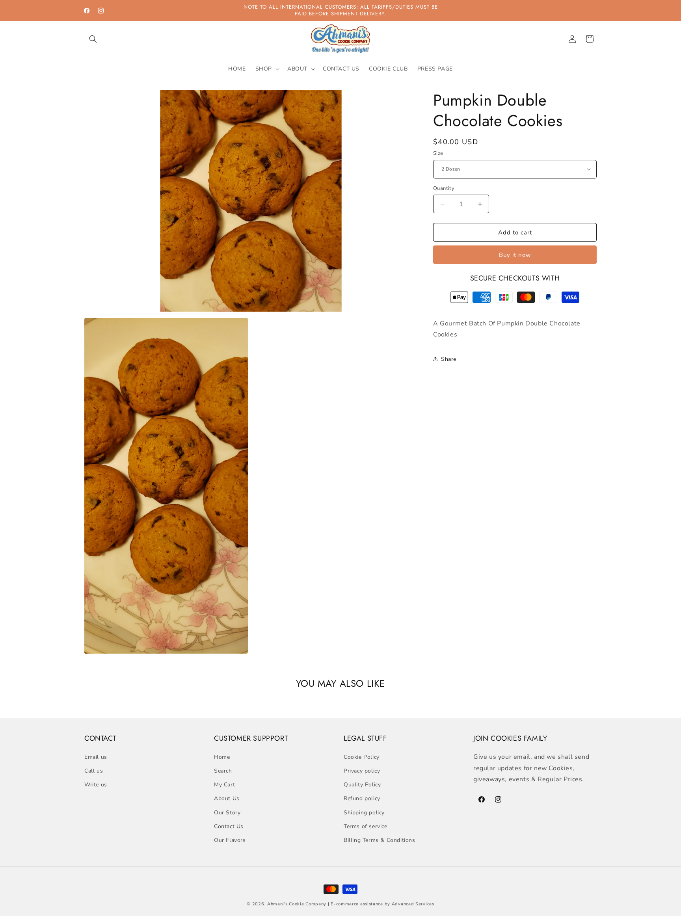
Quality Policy (362, 784)
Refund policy (362, 798)
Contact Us (229, 826)
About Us (227, 798)
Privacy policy (362, 770)
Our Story (227, 812)
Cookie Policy (362, 756)
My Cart (224, 784)
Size (438, 153)
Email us (95, 756)
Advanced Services (413, 904)
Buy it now (515, 255)
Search (223, 770)
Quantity (443, 188)
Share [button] (448, 359)
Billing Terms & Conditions (379, 840)
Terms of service (365, 826)
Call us (93, 770)
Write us (95, 784)
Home (222, 756)
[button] (93, 39)
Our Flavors (230, 840)
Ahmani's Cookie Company (296, 904)
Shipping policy (364, 812)
